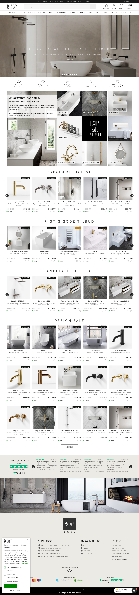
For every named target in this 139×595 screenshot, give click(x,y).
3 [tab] (66, 74)
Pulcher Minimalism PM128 (69, 251)
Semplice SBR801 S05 (18, 301)
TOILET (97, 13)
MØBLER (22, 13)
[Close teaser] (83, 590)
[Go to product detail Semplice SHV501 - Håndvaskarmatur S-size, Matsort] (120, 337)
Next (132, 195)
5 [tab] (70, 74)
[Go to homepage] (12, 6)
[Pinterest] (71, 532)
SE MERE (69, 447)
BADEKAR (31, 13)
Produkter (42, 1)
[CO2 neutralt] (78, 580)
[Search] (93, 6)
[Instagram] (68, 532)
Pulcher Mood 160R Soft (121, 301)
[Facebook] (64, 532)
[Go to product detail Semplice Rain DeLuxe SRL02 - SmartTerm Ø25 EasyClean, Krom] (69, 417)
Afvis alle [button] (23, 586)
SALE (130, 13)
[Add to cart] (28, 211)
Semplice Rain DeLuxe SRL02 (120, 202)
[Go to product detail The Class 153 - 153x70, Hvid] (44, 238)
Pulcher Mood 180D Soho (69, 301)
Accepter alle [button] (10, 586)
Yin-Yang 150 (18, 350)
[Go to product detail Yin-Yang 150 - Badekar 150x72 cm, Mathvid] (44, 337)
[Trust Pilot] (104, 580)
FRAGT (62, 1)
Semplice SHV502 (44, 202)
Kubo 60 (95, 251)
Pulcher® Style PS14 (69, 202)
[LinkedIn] (74, 532)
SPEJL (106, 13)
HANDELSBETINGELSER (75, 1)
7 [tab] (74, 74)
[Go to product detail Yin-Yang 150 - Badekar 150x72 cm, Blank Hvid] (18, 337)
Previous (7, 195)
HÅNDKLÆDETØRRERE (77, 13)
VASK (90, 13)
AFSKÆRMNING (61, 13)
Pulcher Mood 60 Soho (69, 390)
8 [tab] (76, 74)
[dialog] (16, 565)
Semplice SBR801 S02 (95, 301)
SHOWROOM (53, 1)
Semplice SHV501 (18, 202)
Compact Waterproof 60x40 (18, 251)
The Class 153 (44, 251)
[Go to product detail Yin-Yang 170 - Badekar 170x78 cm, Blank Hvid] (69, 337)
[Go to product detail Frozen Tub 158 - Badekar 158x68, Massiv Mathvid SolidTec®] (120, 238)
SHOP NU (69, 59)
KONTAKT (89, 1)
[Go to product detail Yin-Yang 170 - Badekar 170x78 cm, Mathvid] (95, 337)
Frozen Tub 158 (121, 251)
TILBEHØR (114, 13)
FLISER (123, 13)
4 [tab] (68, 74)
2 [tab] (64, 74)
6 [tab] (72, 74)
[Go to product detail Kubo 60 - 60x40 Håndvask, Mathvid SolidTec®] (95, 238)
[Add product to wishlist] (25, 211)
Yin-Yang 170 (69, 350)
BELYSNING (41, 13)
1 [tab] (62, 74)
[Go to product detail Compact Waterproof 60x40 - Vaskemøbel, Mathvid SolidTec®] (18, 238)
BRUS (50, 13)
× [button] (27, 539)
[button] (16, 590)
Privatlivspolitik (23, 563)
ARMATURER (11, 13)
